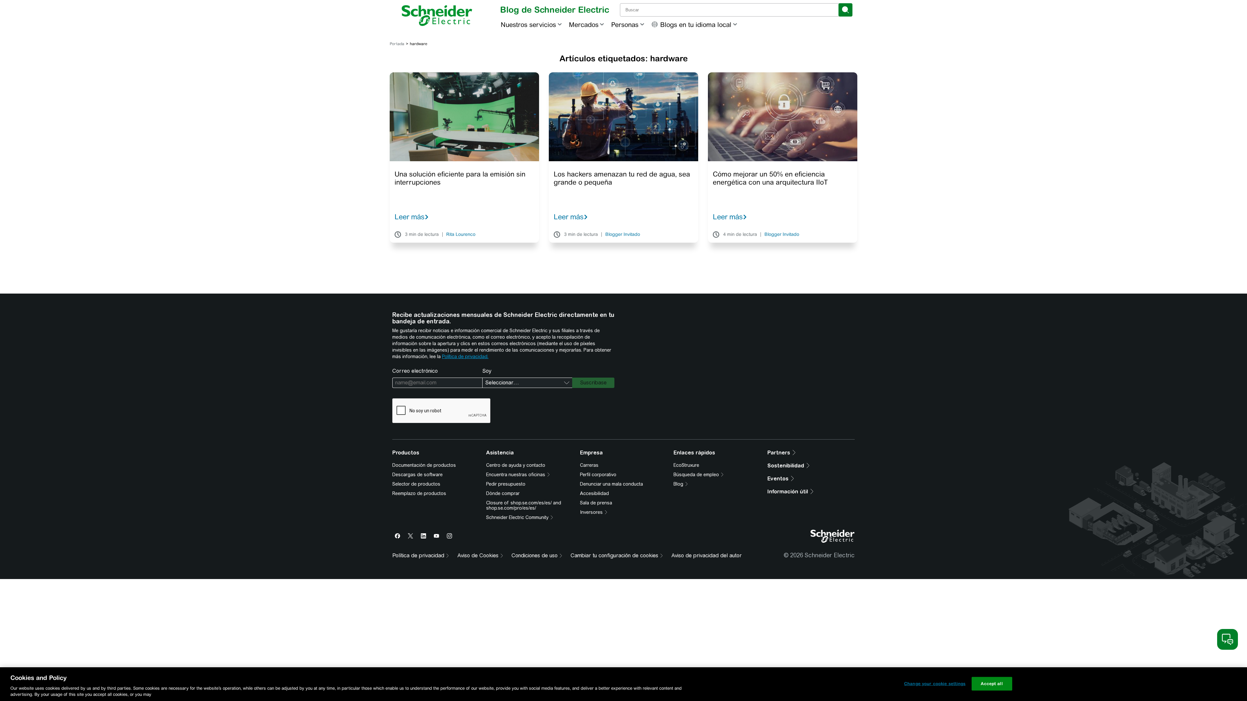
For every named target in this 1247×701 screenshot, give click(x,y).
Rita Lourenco (460, 234)
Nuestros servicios (528, 24)
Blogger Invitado (622, 234)
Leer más (409, 216)
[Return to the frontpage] (437, 15)
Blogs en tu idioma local (695, 24)
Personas (624, 24)
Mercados (583, 24)
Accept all (991, 683)
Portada (397, 44)
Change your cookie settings (935, 683)
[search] (845, 10)
